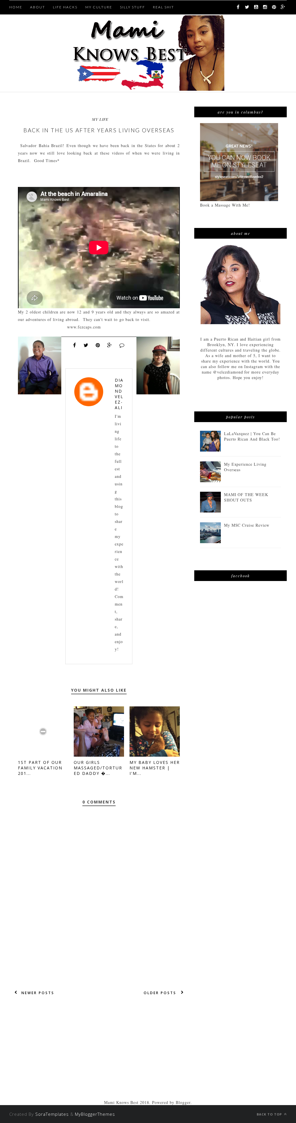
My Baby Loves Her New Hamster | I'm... (155, 768)
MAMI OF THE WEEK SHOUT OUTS (246, 497)
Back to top (270, 1114)
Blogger (183, 1102)
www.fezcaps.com (84, 327)
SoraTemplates (52, 1114)
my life (100, 119)
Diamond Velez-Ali (119, 393)
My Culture (98, 7)
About (37, 7)
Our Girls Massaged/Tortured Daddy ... (98, 768)
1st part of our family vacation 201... (40, 768)
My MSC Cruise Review (247, 525)
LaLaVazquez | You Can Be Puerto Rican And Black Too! (252, 436)
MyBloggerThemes (95, 1114)
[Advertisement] (98, 1059)
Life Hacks (65, 7)
